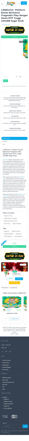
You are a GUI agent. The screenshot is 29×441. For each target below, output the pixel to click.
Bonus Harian (7, 223)
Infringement (5, 365)
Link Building (13, 287)
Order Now (14, 318)
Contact (19, 278)
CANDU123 (5, 159)
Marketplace (4, 287)
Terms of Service (6, 360)
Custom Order (14, 282)
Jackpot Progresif (16, 223)
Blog (3, 389)
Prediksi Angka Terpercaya (10, 218)
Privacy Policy (5, 362)
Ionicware (4, 397)
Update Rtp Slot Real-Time (10, 221)
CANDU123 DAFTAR (8, 233)
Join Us (4, 423)
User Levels (5, 380)
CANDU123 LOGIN (16, 231)
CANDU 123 (18, 233)
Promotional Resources (8, 382)
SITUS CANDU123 (8, 236)
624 (6, 80)
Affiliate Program (6, 377)
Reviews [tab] (5, 141)
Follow (10, 278)
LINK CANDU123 (18, 236)
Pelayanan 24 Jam (8, 215)
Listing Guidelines (6, 367)
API (3, 386)
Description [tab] (6, 138)
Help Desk (8, 345)
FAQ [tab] (4, 144)
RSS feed (4, 384)
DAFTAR (14, 36)
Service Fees (5, 369)
